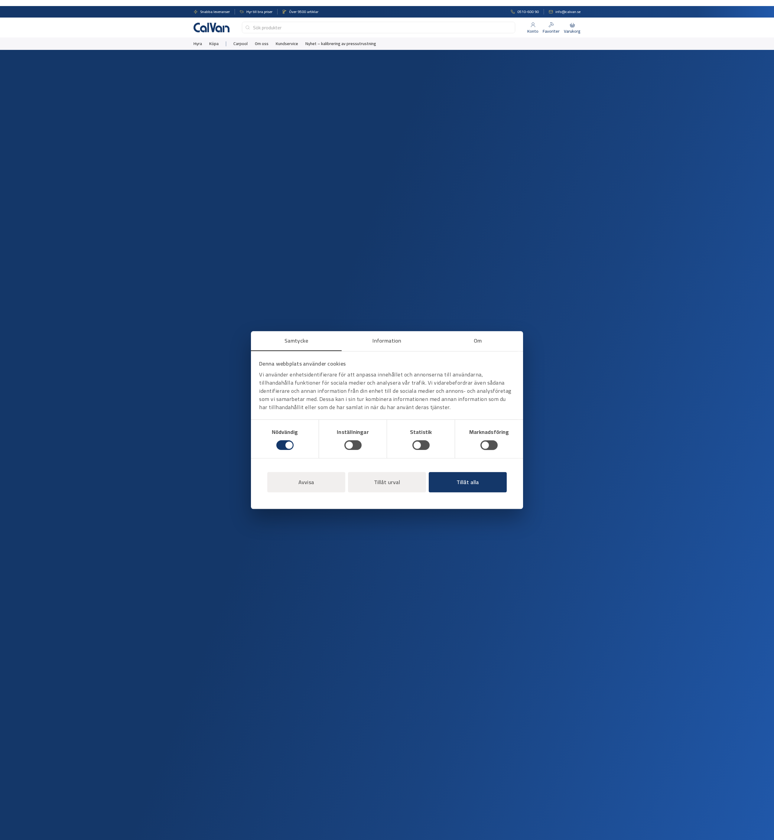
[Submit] (247, 27)
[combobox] (378, 27)
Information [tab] (386, 341)
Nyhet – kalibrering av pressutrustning (340, 44)
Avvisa (306, 482)
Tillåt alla (468, 482)
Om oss (261, 44)
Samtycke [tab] (296, 341)
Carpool (240, 44)
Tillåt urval (387, 482)
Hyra (198, 44)
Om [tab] (478, 341)
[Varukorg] (572, 25)
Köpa (214, 44)
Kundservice (287, 44)
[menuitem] (198, 44)
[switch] (353, 445)
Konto (532, 31)
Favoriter (551, 31)
